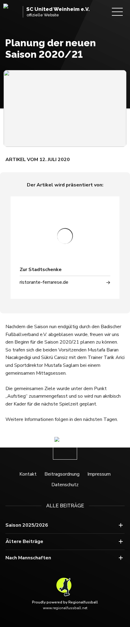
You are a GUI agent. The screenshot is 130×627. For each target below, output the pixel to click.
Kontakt (28, 474)
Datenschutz (65, 484)
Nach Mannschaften (28, 557)
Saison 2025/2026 (26, 525)
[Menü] (117, 12)
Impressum (99, 474)
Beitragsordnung (62, 474)
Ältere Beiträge (24, 541)
